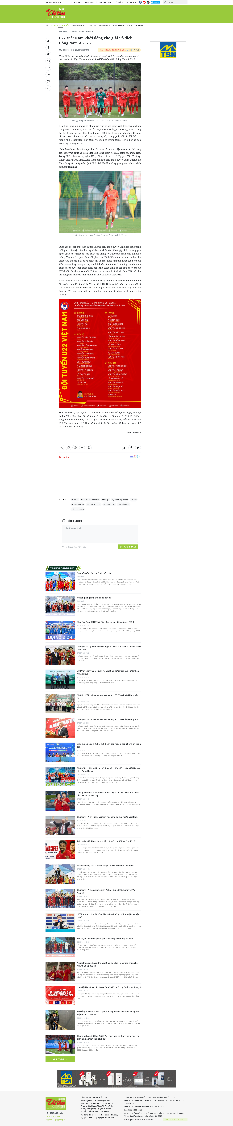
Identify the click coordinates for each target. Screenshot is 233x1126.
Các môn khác (118, 25)
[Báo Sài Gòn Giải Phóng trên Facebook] (140, 2)
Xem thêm (59, 1059)
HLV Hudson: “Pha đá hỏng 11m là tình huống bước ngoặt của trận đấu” (108, 915)
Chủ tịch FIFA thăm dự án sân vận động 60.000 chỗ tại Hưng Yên (107, 695)
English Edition (89, 2)
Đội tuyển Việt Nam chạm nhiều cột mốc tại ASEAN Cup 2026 (106, 841)
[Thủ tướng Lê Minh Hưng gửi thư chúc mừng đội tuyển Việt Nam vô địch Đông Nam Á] (60, 776)
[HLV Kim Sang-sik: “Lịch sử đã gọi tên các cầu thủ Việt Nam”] (60, 874)
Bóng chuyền (104, 25)
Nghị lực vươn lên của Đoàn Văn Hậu (94, 573)
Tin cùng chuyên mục (62, 568)
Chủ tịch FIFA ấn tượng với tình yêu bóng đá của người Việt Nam (107, 817)
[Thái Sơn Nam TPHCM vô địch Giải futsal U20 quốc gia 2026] (60, 630)
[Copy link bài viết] (48, 74)
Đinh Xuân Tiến (109, 504)
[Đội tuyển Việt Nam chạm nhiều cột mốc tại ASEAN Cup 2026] (60, 849)
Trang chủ (47, 25)
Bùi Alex (134, 499)
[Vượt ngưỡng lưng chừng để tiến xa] (60, 606)
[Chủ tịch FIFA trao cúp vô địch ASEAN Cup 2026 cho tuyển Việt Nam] (60, 898)
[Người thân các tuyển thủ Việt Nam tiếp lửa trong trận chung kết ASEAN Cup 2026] (60, 971)
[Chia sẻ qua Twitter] (48, 54)
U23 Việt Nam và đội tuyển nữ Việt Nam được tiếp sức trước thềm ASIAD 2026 (108, 672)
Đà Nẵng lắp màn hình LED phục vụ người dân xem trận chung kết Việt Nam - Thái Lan (108, 1013)
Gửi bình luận (130, 547)
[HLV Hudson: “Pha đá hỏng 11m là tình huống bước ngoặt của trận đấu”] (60, 922)
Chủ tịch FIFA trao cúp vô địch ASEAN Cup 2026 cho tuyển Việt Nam (106, 891)
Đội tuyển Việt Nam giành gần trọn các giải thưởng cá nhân (105, 938)
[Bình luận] (48, 81)
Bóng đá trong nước (60, 25)
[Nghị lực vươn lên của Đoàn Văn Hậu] (60, 581)
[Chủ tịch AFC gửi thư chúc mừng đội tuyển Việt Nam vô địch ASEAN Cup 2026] (60, 655)
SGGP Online (75, 2)
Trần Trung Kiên (77, 509)
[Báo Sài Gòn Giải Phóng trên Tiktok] (148, 2)
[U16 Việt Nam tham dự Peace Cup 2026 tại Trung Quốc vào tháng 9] (60, 995)
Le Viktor (74, 499)
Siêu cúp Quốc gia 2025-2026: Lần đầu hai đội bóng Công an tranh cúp (109, 745)
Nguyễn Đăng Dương (120, 499)
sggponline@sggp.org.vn (55, 1120)
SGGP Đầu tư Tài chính (106, 2)
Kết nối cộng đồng (135, 25)
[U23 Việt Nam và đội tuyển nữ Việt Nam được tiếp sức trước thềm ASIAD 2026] (60, 679)
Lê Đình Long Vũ (77, 504)
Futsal (92, 25)
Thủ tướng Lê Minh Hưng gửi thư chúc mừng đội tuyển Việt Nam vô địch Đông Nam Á (108, 769)
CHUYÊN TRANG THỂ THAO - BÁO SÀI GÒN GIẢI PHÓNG (56, 13)
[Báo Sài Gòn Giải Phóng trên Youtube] (144, 2)
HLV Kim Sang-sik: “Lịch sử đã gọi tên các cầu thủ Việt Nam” (106, 865)
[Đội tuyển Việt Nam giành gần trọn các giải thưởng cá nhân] (60, 947)
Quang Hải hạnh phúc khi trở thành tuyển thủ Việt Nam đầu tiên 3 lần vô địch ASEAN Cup (108, 794)
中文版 (120, 2)
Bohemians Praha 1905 (90, 499)
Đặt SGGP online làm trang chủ (176, 1119)
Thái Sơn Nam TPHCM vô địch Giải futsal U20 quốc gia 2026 (105, 622)
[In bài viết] (48, 68)
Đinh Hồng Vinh (123, 504)
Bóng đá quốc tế (79, 25)
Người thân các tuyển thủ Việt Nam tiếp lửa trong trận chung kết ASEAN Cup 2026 (107, 964)
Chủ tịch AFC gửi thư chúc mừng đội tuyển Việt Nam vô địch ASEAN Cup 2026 (109, 648)
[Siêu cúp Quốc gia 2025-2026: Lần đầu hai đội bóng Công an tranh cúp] (60, 752)
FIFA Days (105, 499)
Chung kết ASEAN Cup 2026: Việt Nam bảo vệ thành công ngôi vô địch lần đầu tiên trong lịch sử (108, 1037)
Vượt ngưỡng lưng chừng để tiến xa (94, 597)
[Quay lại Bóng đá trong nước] (48, 88)
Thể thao (63, 31)
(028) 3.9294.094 (53, 1116)
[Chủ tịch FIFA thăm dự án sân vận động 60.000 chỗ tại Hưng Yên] (60, 703)
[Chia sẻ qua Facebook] (48, 47)
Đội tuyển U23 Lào (93, 504)
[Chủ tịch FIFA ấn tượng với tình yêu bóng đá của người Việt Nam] (60, 825)
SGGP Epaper (132, 2)
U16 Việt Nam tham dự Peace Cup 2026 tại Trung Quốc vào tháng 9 (109, 987)
